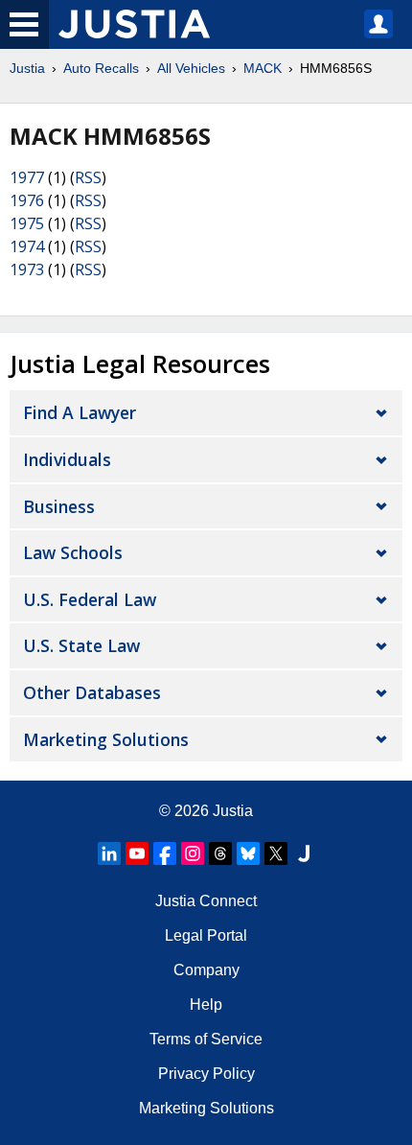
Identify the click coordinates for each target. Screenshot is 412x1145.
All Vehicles (191, 68)
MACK (262, 68)
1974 (27, 246)
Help (206, 1004)
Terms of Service (206, 1039)
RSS (88, 177)
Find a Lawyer (79, 412)
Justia (27, 68)
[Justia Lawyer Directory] (303, 853)
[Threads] (220, 853)
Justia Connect (206, 901)
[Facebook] (164, 853)
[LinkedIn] (109, 853)
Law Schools (73, 552)
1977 (27, 177)
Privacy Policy (206, 1073)
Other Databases (92, 692)
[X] (275, 853)
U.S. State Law (81, 645)
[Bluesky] (248, 853)
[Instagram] (192, 853)
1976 (27, 200)
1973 (27, 269)
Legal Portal (206, 935)
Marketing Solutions (106, 739)
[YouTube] (137, 853)
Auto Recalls (101, 68)
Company (206, 970)
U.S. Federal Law (89, 599)
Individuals (67, 459)
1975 (27, 223)
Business (59, 506)
